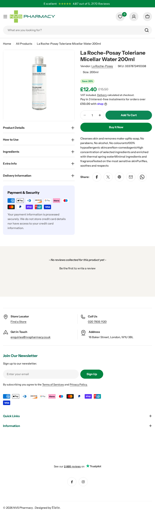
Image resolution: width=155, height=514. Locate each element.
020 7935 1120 (97, 321)
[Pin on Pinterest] (119, 177)
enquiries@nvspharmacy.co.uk (30, 337)
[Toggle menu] (5, 16)
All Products (24, 43)
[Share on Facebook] (96, 177)
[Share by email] (130, 177)
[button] (77, 267)
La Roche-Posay (102, 66)
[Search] (146, 30)
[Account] (133, 16)
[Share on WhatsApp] (142, 177)
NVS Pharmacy (23, 507)
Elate (56, 508)
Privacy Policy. (79, 384)
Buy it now (116, 127)
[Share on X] (108, 177)
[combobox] (77, 30)
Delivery (102, 95)
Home (7, 43)
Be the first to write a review (77, 268)
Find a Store (18, 321)
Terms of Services (53, 384)
